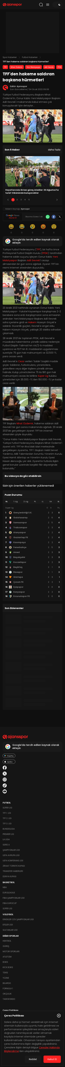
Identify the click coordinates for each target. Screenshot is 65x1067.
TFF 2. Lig (7, 818)
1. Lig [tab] (16, 501)
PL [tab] (35, 501)
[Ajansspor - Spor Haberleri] (12, 4)
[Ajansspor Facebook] (5, 768)
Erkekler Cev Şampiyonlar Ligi (18, 919)
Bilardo (7, 983)
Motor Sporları (11, 951)
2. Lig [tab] (26, 501)
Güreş (6, 946)
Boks (5, 962)
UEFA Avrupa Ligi (11, 855)
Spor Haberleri (10, 57)
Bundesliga (9, 828)
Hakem (32, 322)
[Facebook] (54, 217)
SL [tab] (7, 501)
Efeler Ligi (8, 924)
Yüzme (6, 977)
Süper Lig (43, 376)
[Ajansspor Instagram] (5, 779)
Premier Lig (8, 834)
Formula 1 (8, 988)
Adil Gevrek (49, 67)
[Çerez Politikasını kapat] (59, 1016)
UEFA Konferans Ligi (13, 860)
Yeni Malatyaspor (33, 67)
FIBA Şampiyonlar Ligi (13, 897)
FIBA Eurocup (9, 903)
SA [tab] (51, 501)
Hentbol (7, 940)
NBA (5, 887)
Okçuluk (7, 993)
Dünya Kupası (9, 876)
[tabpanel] (32, 552)
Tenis (5, 972)
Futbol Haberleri (30, 57)
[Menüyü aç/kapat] (48, 5)
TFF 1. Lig (7, 813)
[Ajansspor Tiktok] (5, 785)
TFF (5, 67)
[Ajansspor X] (5, 774)
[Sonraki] (57, 199)
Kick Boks (8, 967)
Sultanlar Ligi (10, 930)
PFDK (60, 67)
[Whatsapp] (48, 217)
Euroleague (9, 892)
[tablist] (32, 501)
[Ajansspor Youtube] (5, 791)
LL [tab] (43, 501)
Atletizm (7, 956)
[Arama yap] (41, 5)
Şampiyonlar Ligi (11, 850)
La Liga (6, 839)
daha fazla (54, 149)
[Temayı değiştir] (57, 5)
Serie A (6, 844)
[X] (60, 217)
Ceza (21, 361)
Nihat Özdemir (16, 67)
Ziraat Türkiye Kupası (14, 865)
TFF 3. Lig (7, 823)
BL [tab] (59, 501)
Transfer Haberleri (13, 871)
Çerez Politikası (10, 1010)
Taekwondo (9, 999)
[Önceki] (8, 199)
